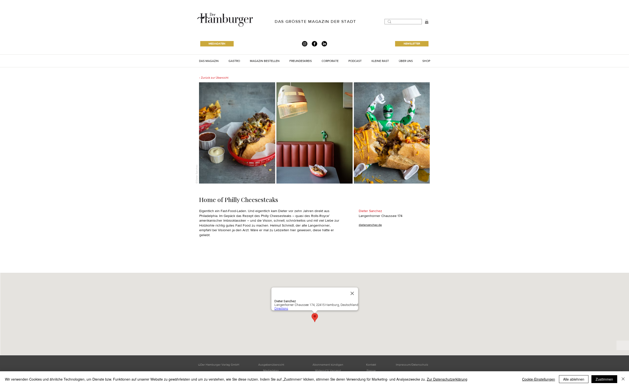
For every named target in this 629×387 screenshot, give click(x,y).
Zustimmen (604, 379)
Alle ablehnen (573, 379)
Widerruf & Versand (328, 370)
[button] (427, 21)
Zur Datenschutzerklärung (447, 379)
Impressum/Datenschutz (412, 364)
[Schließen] (623, 379)
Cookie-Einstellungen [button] (538, 379)
